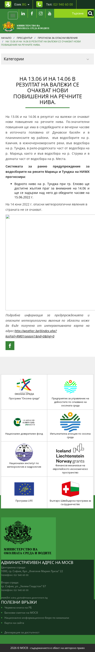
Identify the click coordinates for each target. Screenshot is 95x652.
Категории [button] (14, 58)
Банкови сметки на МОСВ (21, 612)
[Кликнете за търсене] (89, 13)
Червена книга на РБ (18, 607)
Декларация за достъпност (22, 632)
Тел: (59, 4)
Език (20, 4)
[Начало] (25, 26)
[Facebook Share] (10, 345)
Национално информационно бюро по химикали (36, 617)
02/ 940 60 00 (21, 575)
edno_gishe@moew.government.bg (29, 597)
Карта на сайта (14, 622)
